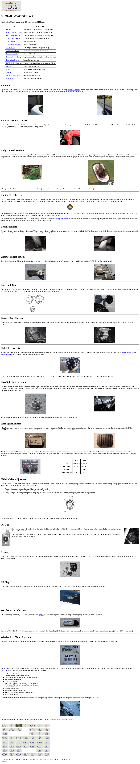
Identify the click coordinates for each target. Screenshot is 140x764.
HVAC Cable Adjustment (14, 63)
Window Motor (11, 78)
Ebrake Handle (10, 41)
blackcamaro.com (128, 352)
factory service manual (63, 219)
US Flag (8, 72)
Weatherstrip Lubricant (13, 75)
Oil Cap (8, 66)
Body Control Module (13, 35)
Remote (8, 69)
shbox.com (4, 670)
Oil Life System (10, 199)
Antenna (8, 29)
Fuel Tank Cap (10, 48)
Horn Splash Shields (12, 60)
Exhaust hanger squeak (13, 45)
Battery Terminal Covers (14, 32)
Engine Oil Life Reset (13, 38)
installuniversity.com (7, 354)
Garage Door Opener (12, 51)
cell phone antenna (74, 90)
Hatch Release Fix (12, 54)
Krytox (41, 615)
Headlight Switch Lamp (13, 57)
